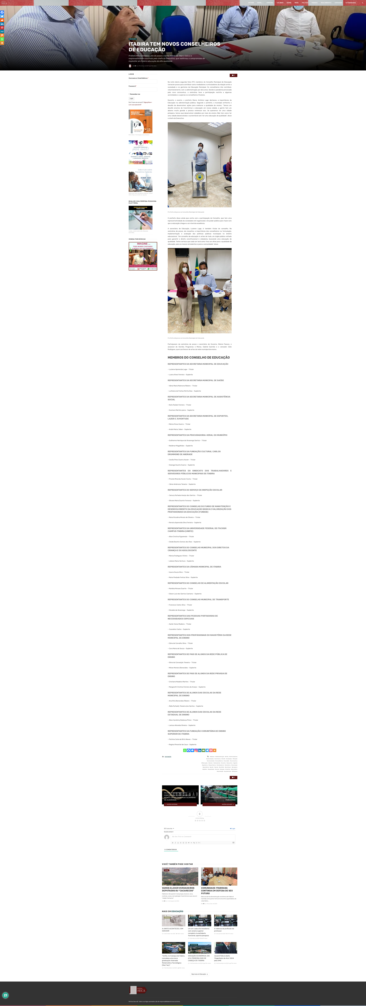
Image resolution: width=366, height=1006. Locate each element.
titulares (235, 771)
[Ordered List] (183, 843)
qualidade (211, 769)
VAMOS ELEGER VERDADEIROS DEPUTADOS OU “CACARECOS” (178, 889)
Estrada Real (351, 3)
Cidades (315, 3)
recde (217, 769)
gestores (205, 765)
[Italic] (175, 843)
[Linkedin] (199, 750)
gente (235, 763)
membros (228, 765)
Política (305, 3)
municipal (234, 765)
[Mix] (2, 35)
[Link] (194, 843)
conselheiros (219, 761)
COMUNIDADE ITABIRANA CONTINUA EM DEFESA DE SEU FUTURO (217, 891)
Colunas (280, 3)
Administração (220, 756)
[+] (199, 842)
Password (132, 86)
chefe (223, 758)
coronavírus (234, 761)
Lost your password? (135, 105)
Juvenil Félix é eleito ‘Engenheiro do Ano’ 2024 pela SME (224, 958)
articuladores (233, 756)
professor (228, 767)
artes (227, 756)
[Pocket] (211, 750)
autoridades (210, 758)
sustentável (228, 771)
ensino (211, 763)
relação (222, 769)
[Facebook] (188, 750)
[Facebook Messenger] (192, 750)
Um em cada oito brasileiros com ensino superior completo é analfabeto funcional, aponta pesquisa (198, 932)
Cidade (235, 758)
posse (216, 767)
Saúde (289, 3)
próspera (234, 767)
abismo (213, 756)
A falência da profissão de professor (224, 930)
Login (233, 828)
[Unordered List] (186, 843)
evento (224, 763)
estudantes (217, 763)
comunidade (211, 761)
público (205, 769)
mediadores (220, 765)
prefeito (222, 767)
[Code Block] (191, 843)
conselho (226, 761)
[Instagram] (196, 750)
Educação (338, 3)
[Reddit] (2, 20)
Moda (297, 3)
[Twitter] (2, 16)
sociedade (220, 771)
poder (212, 767)
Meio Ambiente (326, 3)
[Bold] (172, 843)
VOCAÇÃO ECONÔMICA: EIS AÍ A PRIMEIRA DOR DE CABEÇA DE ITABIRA (199, 958)
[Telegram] (207, 750)
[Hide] (1, 46)
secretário (234, 769)
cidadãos (229, 758)
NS (135, 66)
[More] (214, 750)
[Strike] (180, 843)
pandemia (206, 767)
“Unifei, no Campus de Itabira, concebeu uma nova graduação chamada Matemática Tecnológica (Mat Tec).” (173, 960)
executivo (230, 763)
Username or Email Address (138, 78)
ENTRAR (251, 3)
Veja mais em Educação (198, 974)
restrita (228, 769)
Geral (259, 3)
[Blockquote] (188, 843)
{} (196, 842)
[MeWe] (2, 31)
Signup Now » (148, 102)
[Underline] (178, 843)
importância (212, 765)
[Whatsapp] (185, 750)
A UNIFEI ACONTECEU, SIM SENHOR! (172, 930)
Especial (270, 3)
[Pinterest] (2, 28)
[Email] (203, 750)
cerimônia (218, 758)
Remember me (135, 94)
